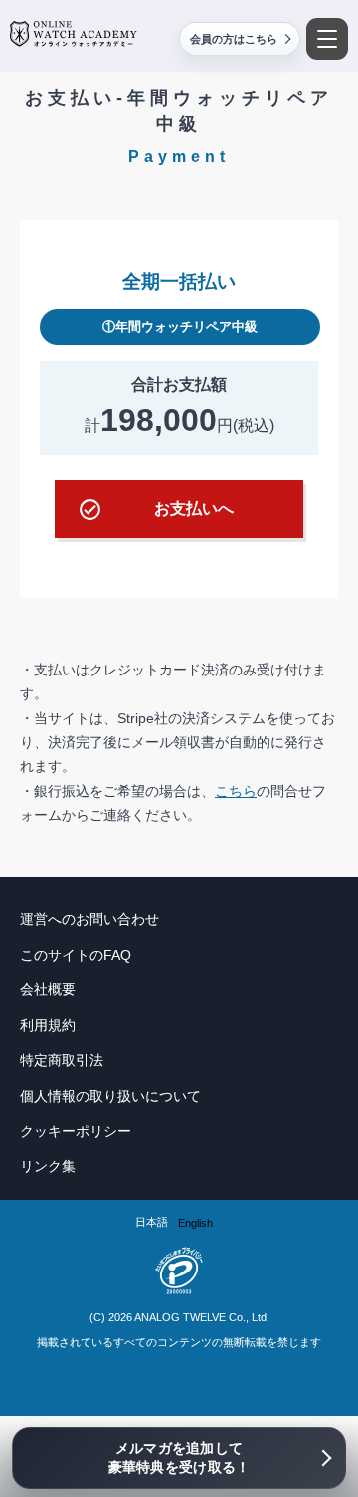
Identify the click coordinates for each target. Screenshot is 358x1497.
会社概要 (48, 989)
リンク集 (48, 1166)
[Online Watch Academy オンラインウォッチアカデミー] (73, 34)
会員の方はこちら (233, 39)
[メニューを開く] (327, 39)
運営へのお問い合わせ (89, 919)
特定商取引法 (61, 1060)
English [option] (195, 1223)
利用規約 (48, 1025)
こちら (236, 791)
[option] (195, 1223)
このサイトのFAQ (75, 955)
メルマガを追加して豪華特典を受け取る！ (179, 1458)
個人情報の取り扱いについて (110, 1096)
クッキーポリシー (75, 1131)
